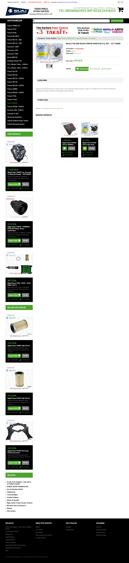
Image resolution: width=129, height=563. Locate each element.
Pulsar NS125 (12, 75)
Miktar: (69, 69)
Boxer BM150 (12, 57)
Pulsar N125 (11, 29)
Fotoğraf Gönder (40, 538)
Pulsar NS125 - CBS (14, 43)
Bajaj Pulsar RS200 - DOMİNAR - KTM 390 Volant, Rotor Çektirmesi (19, 228)
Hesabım (23, 2)
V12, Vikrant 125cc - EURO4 (17, 68)
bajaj (43, 108)
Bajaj (73, 51)
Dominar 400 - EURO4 (15, 110)
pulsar (47, 108)
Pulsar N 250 (12, 100)
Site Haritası (11, 511)
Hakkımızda (11, 492)
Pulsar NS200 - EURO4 (15, 92)
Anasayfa (41, 38)
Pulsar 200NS (12, 89)
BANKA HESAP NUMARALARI (17, 487)
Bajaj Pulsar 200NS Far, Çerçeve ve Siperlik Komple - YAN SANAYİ (19, 173)
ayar (58, 108)
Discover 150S (12, 54)
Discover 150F (12, 50)
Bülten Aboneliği (101, 535)
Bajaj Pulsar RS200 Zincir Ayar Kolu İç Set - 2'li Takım (76, 38)
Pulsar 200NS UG (13, 26)
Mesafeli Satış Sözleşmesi (16, 506)
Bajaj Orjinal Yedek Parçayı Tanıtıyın (20, 503)
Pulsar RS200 (12, 103)
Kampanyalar (70, 529)
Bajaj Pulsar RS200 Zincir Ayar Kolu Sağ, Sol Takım (89, 144)
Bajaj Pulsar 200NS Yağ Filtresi (19, 346)
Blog (7, 550)
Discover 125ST (13, 47)
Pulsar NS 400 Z (13, 36)
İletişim (9, 508)
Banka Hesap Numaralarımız (44, 535)
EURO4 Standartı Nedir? (16, 124)
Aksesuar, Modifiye (14, 117)
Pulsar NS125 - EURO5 (15, 78)
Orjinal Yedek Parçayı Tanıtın (17, 121)
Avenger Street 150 (14, 61)
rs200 (51, 108)
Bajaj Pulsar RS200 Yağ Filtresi (19, 398)
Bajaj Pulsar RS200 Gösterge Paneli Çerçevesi (18, 452)
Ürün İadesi (39, 529)
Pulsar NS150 (12, 82)
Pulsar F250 (11, 96)
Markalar (68, 527)
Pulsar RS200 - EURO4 (15, 107)
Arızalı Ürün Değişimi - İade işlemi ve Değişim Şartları (19, 483)
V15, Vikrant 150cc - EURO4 (17, 64)
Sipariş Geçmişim (101, 529)
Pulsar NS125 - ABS (14, 40)
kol (60, 108)
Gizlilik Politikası (13, 497)
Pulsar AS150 (12, 71)
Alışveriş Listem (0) (13, 2)
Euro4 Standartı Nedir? (15, 489)
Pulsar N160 (11, 33)
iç (62, 108)
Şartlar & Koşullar (13, 500)
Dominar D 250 (12, 114)
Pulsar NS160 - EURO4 (15, 85)
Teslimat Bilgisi (12, 495)
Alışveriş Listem (100, 532)
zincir (54, 108)
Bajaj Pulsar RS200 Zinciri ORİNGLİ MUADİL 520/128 (69, 144)
